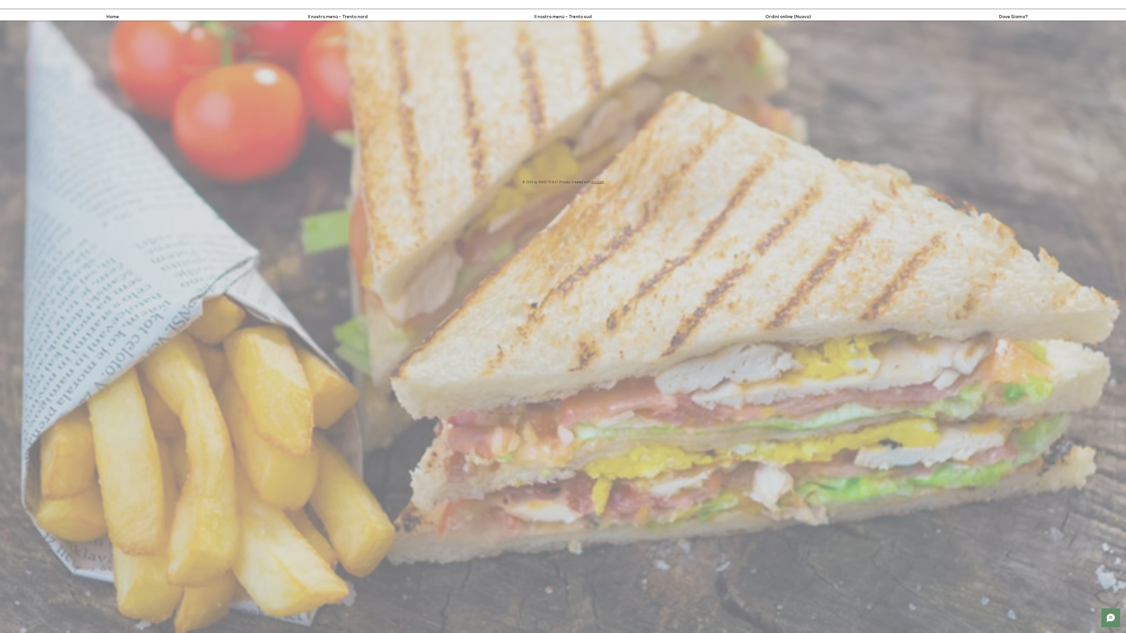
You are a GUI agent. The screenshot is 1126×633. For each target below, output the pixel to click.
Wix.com (597, 182)
